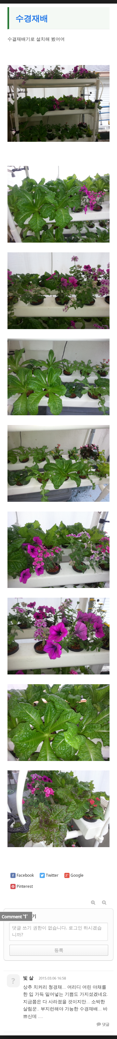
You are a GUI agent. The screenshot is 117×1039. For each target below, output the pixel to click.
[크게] (92, 902)
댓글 (105, 1024)
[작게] (104, 902)
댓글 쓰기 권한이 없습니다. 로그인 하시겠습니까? (57, 931)
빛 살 (28, 978)
